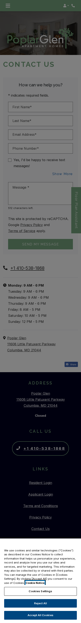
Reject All (40, 603)
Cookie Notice (35, 582)
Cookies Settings (40, 591)
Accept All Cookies (40, 615)
